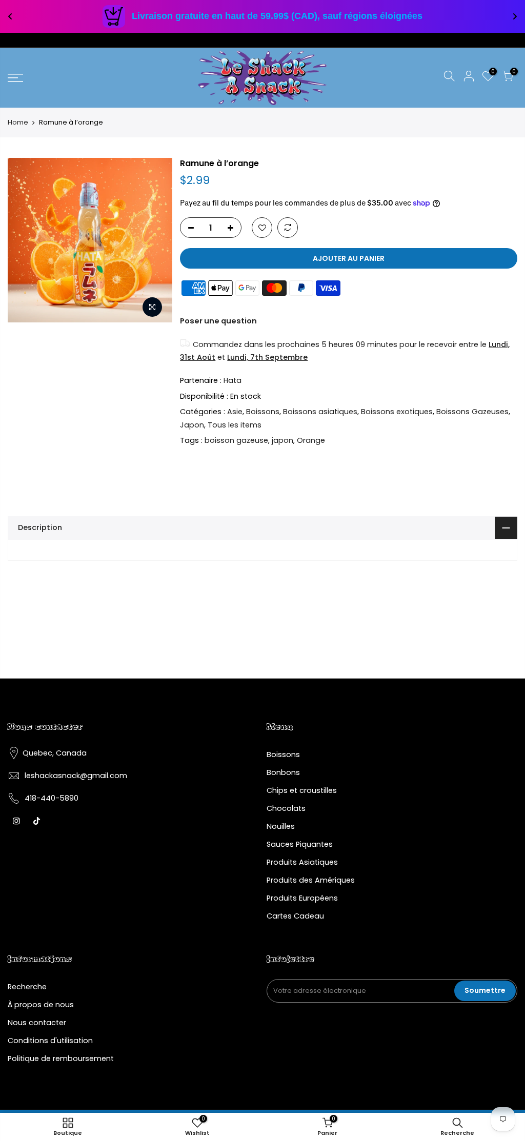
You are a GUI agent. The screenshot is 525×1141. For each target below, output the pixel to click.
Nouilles (281, 826)
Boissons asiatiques (320, 411)
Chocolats (286, 808)
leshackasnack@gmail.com (76, 775)
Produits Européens (302, 898)
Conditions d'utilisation (50, 1040)
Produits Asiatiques (302, 862)
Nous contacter (37, 1022)
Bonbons (283, 772)
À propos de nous (41, 1005)
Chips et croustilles (302, 790)
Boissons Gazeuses (472, 411)
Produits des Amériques (311, 880)
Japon (192, 425)
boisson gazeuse (236, 440)
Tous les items (234, 425)
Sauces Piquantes (300, 844)
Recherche (27, 987)
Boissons (262, 411)
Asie (235, 411)
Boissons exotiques (397, 411)
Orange (311, 440)
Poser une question (218, 321)
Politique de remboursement (61, 1058)
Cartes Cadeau (295, 916)
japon (282, 440)
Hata (232, 380)
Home (18, 122)
